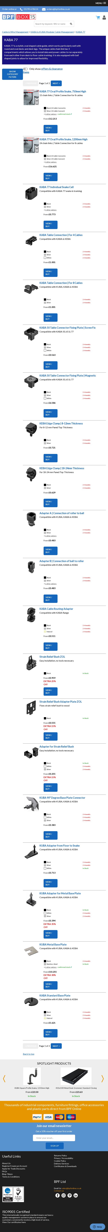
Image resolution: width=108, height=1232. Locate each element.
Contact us (59, 1190)
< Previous (30, 83)
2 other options (51, 210)
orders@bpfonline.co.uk (58, 9)
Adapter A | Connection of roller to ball (62, 513)
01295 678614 (31, 9)
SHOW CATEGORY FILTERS (12, 74)
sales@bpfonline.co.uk (71, 1188)
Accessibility (67, 1158)
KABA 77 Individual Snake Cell (57, 187)
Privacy (57, 1158)
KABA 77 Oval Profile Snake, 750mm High (63, 91)
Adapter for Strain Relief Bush (57, 746)
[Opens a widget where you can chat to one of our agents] (97, 1227)
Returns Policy (60, 1155)
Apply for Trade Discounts (13, 1168)
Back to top (28, 1054)
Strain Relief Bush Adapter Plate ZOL (61, 701)
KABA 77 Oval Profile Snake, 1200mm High (63, 139)
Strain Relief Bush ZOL (52, 656)
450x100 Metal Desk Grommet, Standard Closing (76, 1088)
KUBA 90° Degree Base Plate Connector (62, 797)
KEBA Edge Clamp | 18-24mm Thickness (62, 468)
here (24, 1222)
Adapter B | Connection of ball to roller (62, 561)
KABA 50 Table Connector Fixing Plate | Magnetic (68, 375)
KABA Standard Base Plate (55, 995)
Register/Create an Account (14, 1166)
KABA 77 (80, 32)
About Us (6, 1163)
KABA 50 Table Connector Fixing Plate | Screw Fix (68, 327)
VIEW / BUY (49, 129)
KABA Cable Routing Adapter (56, 608)
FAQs (4, 1171)
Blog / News (7, 1174)
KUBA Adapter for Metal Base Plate (60, 893)
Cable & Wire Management (15, 32)
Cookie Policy (60, 1161)
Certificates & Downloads (65, 1166)
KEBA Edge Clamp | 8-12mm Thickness (61, 423)
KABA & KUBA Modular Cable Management (52, 32)
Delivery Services (61, 1163)
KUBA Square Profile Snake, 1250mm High (32, 1088)
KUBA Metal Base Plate (53, 944)
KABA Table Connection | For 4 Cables (61, 235)
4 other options (51, 114)
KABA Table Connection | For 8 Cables (61, 282)
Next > (56, 83)
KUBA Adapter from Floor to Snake (60, 845)
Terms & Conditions (11, 1176)
